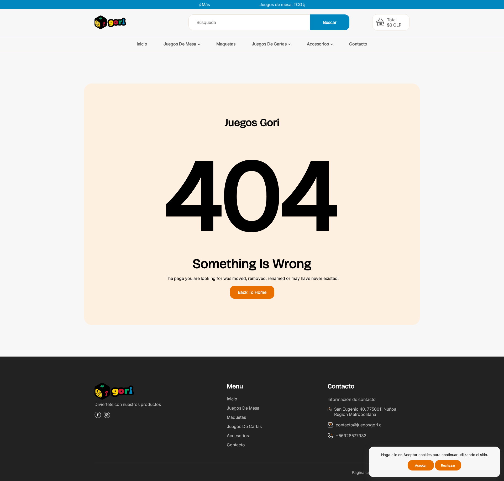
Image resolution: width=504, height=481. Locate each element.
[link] (135, 392)
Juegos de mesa (243, 408)
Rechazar (448, 465)
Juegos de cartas (244, 426)
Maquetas (236, 417)
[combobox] (249, 22)
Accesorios (238, 435)
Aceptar (421, 465)
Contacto (236, 444)
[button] (301, 4)
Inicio (232, 398)
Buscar (330, 22)
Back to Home (252, 292)
